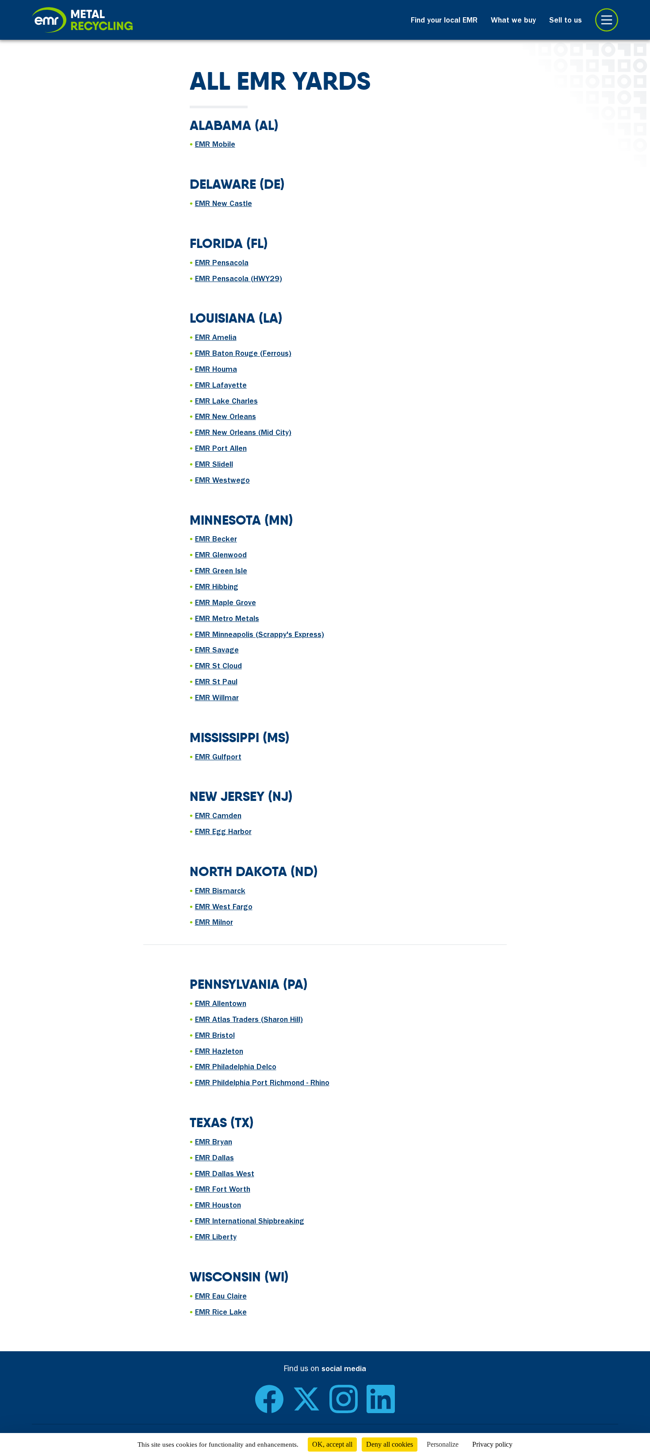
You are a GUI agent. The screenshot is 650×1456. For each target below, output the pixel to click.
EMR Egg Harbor (223, 833)
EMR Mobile (215, 145)
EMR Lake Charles (226, 402)
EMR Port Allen (221, 450)
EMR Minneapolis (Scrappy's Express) (259, 636)
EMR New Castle (223, 205)
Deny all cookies (389, 1444)
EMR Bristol (215, 1037)
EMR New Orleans (225, 418)
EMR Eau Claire (221, 1297)
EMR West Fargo (223, 908)
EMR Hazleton (219, 1052)
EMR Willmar (217, 699)
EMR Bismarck (220, 892)
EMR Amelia (216, 339)
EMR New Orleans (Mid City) (243, 434)
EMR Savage (217, 651)
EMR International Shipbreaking (249, 1222)
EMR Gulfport (218, 758)
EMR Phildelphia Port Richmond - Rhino (262, 1084)
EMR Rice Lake (221, 1313)
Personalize (443, 1444)
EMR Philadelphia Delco (235, 1068)
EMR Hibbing (216, 588)
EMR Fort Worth (222, 1190)
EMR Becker (216, 540)
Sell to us (565, 21)
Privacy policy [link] (492, 1444)
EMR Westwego (222, 481)
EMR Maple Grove (225, 604)
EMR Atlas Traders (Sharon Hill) (249, 1021)
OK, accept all (332, 1444)
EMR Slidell (214, 465)
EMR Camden (218, 817)
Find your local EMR (444, 21)
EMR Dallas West (224, 1175)
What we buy (513, 21)
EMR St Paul (216, 683)
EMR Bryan (213, 1143)
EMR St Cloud (218, 667)
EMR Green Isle (221, 572)
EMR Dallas (214, 1159)
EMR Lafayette (221, 386)
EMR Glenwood (221, 556)
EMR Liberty (216, 1238)
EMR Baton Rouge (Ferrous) (243, 354)
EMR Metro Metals (227, 620)
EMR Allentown (220, 1005)
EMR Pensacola (222, 264)
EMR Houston (218, 1206)
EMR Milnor (214, 923)
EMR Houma (216, 370)
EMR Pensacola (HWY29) (238, 280)
